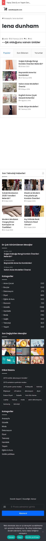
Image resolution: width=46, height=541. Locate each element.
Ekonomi (6, 303)
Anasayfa (7, 18)
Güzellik (6, 307)
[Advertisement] (23, 142)
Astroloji (39, 387)
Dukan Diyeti (8, 395)
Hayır (20, 537)
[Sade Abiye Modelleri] (10, 110)
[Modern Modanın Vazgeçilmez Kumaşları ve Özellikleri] (12, 211)
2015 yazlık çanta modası (12, 387)
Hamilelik (7, 311)
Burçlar (6, 287)
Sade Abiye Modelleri (28, 106)
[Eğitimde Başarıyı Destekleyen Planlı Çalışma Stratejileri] (23, 351)
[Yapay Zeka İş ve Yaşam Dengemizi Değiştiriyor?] (37, 343)
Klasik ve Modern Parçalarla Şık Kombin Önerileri (32, 196)
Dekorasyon (8, 291)
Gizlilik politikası (8, 454)
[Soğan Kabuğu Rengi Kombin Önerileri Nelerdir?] (10, 64)
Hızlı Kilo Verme (30, 395)
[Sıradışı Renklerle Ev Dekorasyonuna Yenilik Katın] (23, 360)
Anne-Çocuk (8, 283)
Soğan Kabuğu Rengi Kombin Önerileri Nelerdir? (31, 62)
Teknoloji (7, 323)
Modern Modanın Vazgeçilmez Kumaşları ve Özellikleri (10, 223)
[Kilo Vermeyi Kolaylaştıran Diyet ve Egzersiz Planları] (8, 351)
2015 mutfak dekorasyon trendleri (15, 378)
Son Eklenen (22, 53)
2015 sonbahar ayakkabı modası (14, 382)
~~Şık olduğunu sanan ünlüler (21, 42)
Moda (5, 315)
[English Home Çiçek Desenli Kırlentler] (10, 99)
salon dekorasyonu (35, 400)
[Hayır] (43, 531)
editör (6, 39)
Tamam (11, 537)
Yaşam (6, 327)
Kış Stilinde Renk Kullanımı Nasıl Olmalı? (31, 222)
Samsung (6, 404)
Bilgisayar (6, 391)
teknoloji (17, 404)
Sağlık (5, 319)
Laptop (5, 400)
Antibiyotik (29, 387)
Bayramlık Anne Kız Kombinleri (27, 73)
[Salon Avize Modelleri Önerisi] (10, 87)
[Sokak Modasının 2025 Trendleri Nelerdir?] (12, 184)
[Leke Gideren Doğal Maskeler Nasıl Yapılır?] (23, 343)
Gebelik (19, 395)
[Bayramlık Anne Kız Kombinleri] (10, 76)
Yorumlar (39, 53)
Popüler (6, 53)
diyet (38, 391)
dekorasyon (29, 391)
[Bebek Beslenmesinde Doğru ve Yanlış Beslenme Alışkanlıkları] (37, 351)
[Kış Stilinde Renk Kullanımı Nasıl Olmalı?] (34, 211)
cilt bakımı (17, 391)
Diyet (5, 295)
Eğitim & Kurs (8, 299)
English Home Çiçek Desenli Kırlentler (28, 96)
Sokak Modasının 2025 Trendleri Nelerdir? (10, 196)
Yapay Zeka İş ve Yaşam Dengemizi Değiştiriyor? (26, 3)
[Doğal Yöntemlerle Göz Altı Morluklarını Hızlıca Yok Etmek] (37, 360)
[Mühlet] (12, 9)
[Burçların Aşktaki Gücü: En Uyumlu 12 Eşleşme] (8, 360)
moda (23, 400)
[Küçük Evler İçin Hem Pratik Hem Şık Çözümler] (8, 343)
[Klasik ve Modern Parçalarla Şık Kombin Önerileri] (34, 184)
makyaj (14, 400)
